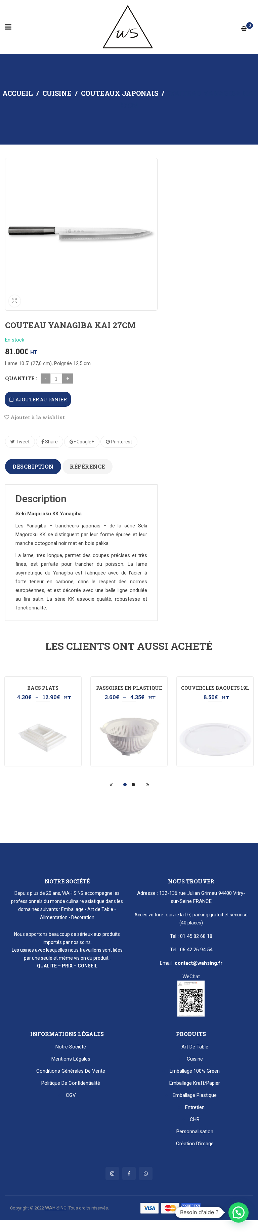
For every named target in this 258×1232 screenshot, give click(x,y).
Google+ (85, 441)
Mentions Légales (70, 1059)
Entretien (195, 1107)
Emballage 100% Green (195, 1071)
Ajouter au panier (41, 399)
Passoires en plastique (129, 688)
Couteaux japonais (119, 93)
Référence (87, 466)
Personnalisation (194, 1131)
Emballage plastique (195, 1095)
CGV (71, 1095)
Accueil (17, 93)
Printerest (121, 441)
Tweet (22, 441)
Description (33, 466)
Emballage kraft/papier (194, 1083)
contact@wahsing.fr (198, 963)
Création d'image (195, 1144)
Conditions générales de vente (70, 1071)
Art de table (194, 1047)
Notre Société (70, 1047)
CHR (195, 1119)
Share (51, 441)
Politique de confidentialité (70, 1083)
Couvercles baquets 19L (215, 688)
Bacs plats (42, 688)
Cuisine (57, 93)
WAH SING (56, 1207)
